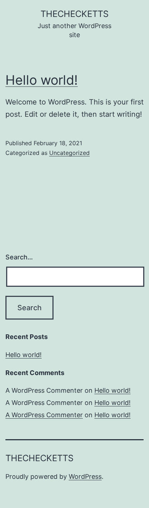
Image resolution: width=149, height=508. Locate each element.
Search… (19, 257)
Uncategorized (69, 152)
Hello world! (41, 80)
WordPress (85, 476)
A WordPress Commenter (44, 415)
